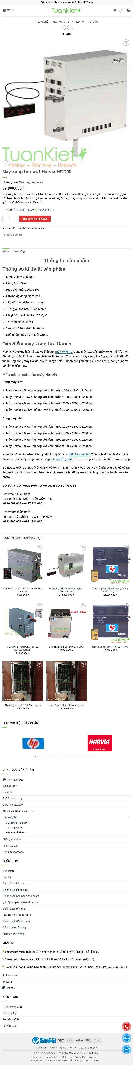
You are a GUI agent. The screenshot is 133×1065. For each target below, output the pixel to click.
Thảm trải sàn (10, 845)
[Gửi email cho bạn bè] (12, 235)
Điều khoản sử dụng (14, 927)
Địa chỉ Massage (87, 1048)
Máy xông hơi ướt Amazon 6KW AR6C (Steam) (22, 590)
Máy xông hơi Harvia (31, 182)
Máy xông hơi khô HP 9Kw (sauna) (66, 647)
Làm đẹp (7, 1013)
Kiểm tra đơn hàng (13, 933)
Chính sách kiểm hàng (15, 889)
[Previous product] (69, 27)
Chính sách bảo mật (13, 908)
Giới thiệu (8, 871)
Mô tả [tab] (5, 251)
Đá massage (9, 785)
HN (14, 210)
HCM (41, 210)
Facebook (11, 975)
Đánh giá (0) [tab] (18, 251)
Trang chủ (41, 21)
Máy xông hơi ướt (86, 21)
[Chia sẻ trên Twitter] (8, 235)
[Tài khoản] (121, 10)
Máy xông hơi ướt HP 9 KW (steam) (110, 647)
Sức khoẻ (8, 1019)
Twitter (9, 981)
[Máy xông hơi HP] (33, 743)
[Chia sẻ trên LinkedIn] (20, 235)
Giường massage (12, 804)
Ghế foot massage (12, 798)
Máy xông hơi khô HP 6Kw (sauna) (66, 705)
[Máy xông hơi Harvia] (100, 743)
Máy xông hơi (61, 21)
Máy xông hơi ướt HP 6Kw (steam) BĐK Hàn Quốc (110, 590)
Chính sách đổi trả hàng (16, 921)
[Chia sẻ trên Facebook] (4, 235)
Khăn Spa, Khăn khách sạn (18, 811)
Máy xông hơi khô (15, 827)
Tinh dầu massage (13, 852)
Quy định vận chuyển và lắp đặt (20, 902)
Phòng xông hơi (11, 839)
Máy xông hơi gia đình (17, 822)
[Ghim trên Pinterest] (16, 235)
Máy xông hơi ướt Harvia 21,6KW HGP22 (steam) (66, 590)
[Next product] (63, 27)
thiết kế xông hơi (79, 454)
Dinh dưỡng (9, 1007)
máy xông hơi (64, 351)
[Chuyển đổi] (129, 817)
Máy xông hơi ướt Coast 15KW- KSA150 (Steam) (22, 648)
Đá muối (7, 792)
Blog (63, 1048)
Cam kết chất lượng (13, 883)
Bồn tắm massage (12, 779)
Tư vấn (6, 1025)
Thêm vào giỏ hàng (35, 218)
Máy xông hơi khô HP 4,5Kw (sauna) (23, 705)
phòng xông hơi (61, 459)
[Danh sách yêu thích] (115, 10)
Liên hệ (6, 877)
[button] (8, 10)
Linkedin (10, 988)
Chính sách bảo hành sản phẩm (20, 896)
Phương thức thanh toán (16, 915)
